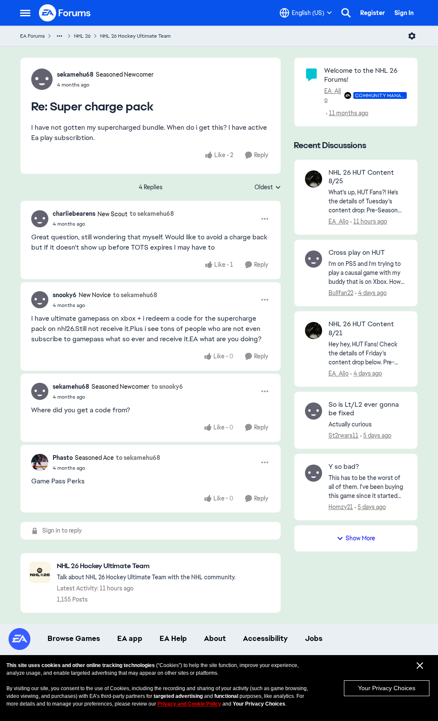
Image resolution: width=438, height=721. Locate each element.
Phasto (63, 458)
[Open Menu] (412, 36)
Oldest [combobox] (268, 187)
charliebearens (74, 213)
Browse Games (73, 638)
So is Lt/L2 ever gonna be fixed (363, 409)
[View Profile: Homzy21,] (313, 473)
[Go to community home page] (65, 12)
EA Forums (32, 36)
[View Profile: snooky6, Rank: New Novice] (39, 299)
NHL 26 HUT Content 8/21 (361, 328)
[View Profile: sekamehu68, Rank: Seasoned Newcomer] (42, 79)
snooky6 (65, 295)
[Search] (346, 13)
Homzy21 (340, 507)
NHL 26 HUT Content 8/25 (361, 177)
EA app (129, 638)
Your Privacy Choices (386, 688)
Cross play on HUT (356, 252)
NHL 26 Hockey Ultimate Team (135, 36)
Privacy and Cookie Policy (189, 704)
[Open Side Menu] (25, 12)
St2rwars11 (343, 435)
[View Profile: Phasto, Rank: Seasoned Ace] (39, 462)
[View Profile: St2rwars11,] (313, 411)
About (215, 638)
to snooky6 (167, 386)
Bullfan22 (340, 293)
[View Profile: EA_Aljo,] (313, 179)
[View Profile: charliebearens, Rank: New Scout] (39, 218)
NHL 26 (82, 36)
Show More (360, 538)
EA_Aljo (332, 95)
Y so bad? (343, 466)
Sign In (404, 13)
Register (372, 13)
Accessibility (265, 638)
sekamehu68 (75, 74)
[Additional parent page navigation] (59, 36)
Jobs (314, 638)
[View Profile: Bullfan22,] (313, 259)
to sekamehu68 (152, 213)
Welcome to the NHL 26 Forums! (360, 75)
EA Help (173, 638)
